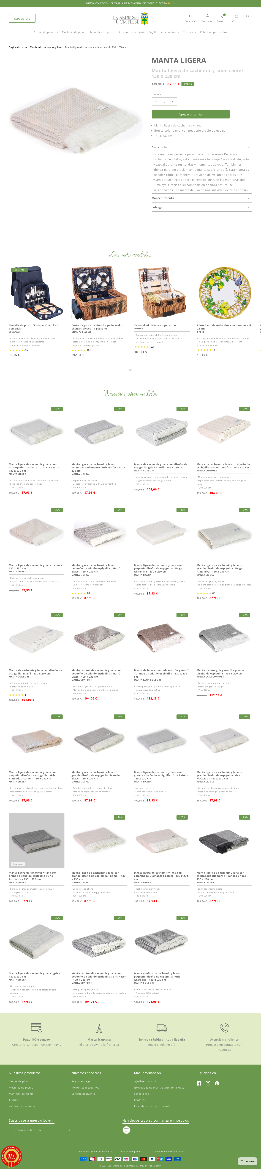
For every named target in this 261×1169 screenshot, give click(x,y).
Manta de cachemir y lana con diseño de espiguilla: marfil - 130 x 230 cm (35, 672)
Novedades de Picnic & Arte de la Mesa (159, 1087)
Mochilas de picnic (21, 1087)
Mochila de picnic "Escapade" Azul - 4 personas (33, 327)
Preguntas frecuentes (85, 1087)
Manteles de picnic (21, 1093)
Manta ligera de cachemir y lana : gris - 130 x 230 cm (34, 975)
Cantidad (157, 94)
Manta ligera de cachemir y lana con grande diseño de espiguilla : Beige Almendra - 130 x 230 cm (220, 568)
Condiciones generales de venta (94, 1151)
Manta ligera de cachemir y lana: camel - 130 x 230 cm (35, 567)
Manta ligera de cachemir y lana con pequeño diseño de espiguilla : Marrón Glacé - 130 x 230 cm (97, 568)
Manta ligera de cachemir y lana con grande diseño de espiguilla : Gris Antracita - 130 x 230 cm (33, 876)
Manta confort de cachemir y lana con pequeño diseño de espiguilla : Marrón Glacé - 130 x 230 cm (97, 673)
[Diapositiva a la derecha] (138, 370)
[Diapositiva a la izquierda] (123, 370)
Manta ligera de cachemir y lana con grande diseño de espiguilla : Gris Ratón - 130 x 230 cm (161, 775)
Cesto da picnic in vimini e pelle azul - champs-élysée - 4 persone (97, 327)
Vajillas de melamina (162, 32)
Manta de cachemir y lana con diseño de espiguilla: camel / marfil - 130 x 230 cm (223, 466)
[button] (46, 33)
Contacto (139, 1100)
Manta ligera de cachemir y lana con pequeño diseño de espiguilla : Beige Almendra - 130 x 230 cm (158, 568)
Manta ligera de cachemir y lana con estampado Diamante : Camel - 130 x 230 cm (161, 876)
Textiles (188, 32)
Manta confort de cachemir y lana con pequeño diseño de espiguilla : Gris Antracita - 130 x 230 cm (159, 976)
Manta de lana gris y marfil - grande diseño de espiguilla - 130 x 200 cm (220, 672)
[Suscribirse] (69, 1130)
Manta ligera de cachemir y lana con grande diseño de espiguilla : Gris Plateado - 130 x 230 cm (220, 775)
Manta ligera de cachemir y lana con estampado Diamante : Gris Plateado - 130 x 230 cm (34, 467)
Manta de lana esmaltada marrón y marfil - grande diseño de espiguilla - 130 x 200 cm (161, 673)
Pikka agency (154, 1165)
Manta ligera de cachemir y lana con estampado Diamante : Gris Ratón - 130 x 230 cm (99, 467)
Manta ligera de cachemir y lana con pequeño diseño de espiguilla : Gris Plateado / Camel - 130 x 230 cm (33, 775)
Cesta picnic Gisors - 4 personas (155, 325)
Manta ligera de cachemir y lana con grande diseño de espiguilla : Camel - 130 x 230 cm (99, 876)
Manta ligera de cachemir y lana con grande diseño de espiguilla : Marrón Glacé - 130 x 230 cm (96, 775)
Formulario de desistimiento (152, 1106)
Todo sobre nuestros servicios (167, 1151)
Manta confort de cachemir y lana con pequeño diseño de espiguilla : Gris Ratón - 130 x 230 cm (99, 976)
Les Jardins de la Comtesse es (123, 1165)
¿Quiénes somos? (145, 1081)
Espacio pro (22, 18)
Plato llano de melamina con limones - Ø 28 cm (224, 327)
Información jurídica (131, 1151)
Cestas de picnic (44, 32)
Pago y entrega (81, 1081)
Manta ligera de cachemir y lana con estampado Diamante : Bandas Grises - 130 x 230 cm (222, 876)
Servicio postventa (83, 1093)
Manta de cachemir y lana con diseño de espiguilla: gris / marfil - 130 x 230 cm (160, 466)
